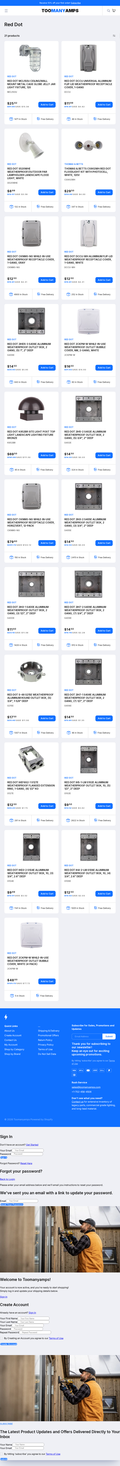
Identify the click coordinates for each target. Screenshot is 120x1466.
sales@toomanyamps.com (86, 1087)
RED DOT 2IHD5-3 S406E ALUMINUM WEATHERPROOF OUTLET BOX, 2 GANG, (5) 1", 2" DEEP (29, 347)
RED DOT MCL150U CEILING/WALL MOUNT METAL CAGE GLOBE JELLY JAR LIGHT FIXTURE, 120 (31, 84)
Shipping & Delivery (48, 1030)
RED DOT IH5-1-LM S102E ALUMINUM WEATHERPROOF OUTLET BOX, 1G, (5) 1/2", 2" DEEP (87, 785)
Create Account (8, 1344)
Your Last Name (8, 1321)
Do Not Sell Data (47, 1054)
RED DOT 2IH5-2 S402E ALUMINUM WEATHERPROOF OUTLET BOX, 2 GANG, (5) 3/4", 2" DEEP (85, 435)
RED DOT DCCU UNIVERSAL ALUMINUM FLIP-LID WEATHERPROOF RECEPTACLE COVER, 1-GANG (88, 84)
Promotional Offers (48, 1035)
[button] (6, 10)
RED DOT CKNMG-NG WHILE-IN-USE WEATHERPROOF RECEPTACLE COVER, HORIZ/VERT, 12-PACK (31, 522)
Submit (109, 1036)
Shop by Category (14, 1049)
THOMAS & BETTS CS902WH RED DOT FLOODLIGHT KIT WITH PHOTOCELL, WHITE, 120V (87, 172)
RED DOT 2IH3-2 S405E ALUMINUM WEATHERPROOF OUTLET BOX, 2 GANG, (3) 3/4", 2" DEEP (85, 522)
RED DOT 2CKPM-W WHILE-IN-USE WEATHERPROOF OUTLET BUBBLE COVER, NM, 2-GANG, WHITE (85, 347)
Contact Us (10, 1040)
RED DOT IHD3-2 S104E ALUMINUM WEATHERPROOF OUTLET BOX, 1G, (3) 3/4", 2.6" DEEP (30, 873)
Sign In (3, 1157)
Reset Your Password (12, 1204)
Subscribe (76, 3)
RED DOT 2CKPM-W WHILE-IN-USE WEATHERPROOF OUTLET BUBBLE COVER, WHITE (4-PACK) (28, 961)
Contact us (77, 1101)
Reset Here (26, 1163)
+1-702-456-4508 (81, 1091)
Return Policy (45, 1040)
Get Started (32, 1144)
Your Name (6, 1444)
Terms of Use (45, 1049)
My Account (10, 1044)
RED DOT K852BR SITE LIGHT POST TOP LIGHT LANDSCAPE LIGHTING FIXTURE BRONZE (31, 435)
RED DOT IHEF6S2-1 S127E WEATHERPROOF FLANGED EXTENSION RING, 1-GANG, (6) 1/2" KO (31, 785)
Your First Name (8, 1318)
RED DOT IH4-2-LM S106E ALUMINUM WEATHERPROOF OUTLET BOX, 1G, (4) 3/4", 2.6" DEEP (87, 873)
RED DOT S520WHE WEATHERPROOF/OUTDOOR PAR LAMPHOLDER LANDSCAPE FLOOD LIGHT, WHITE (28, 173)
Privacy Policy (46, 1044)
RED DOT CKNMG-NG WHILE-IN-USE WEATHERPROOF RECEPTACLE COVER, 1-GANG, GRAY (31, 259)
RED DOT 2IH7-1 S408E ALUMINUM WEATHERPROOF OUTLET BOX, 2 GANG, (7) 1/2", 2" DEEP (85, 698)
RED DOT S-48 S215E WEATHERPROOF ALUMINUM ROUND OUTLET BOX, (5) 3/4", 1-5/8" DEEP (30, 698)
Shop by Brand (12, 1054)
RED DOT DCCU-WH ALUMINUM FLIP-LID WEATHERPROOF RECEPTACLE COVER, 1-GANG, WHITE (88, 259)
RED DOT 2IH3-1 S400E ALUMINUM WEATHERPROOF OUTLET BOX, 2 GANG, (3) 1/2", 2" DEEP (28, 610)
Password (5, 1154)
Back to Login (7, 1179)
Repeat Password (9, 1332)
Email (3, 1200)
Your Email (6, 1150)
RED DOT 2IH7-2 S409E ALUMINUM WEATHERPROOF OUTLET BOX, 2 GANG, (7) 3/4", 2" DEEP (85, 610)
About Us (9, 1030)
